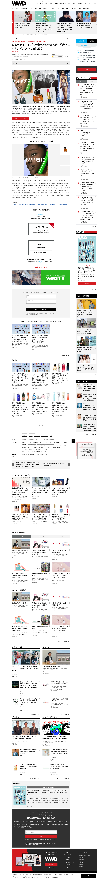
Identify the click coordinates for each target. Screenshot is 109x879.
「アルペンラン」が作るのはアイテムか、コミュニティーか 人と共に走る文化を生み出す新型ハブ (85, 331)
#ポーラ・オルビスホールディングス (31, 451)
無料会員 (81, 41)
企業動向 (14, 54)
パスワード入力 (30, 300)
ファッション (15, 8)
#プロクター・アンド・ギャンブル (45, 444)
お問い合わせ (82, 862)
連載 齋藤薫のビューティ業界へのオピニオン (40, 557)
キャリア (66, 867)
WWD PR (90, 375)
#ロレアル (43, 451)
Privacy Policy (51, 313)
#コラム (31, 436)
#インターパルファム (50, 442)
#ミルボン (35, 442)
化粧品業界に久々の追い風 (19, 550)
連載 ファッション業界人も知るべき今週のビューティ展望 (20, 554)
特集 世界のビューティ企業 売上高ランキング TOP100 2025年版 (20, 498)
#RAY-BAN (14, 678)
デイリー (81, 81)
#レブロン (24, 449)
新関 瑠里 (44, 671)
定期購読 (80, 3)
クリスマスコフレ (84, 111)
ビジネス (31, 8)
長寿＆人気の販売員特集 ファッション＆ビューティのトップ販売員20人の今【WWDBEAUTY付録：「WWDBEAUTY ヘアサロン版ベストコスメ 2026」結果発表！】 (47, 792)
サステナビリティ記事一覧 (62, 778)
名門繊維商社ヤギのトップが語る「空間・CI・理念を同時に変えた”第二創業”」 (85, 349)
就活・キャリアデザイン (42, 8)
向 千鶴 (44, 744)
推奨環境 (81, 857)
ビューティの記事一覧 (63, 641)
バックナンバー (71, 3)
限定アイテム (25, 707)
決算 (35, 54)
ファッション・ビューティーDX (20, 741)
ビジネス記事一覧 (34, 778)
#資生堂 (24, 447)
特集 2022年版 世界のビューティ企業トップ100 (48, 54)
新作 (33, 496)
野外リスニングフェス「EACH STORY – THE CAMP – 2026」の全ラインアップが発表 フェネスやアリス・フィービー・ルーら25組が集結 (29, 685)
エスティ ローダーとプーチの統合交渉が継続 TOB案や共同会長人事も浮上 (20, 517)
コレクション (73, 8)
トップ (66, 852)
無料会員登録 (63, 111)
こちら (40, 262)
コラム (18, 54)
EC (12, 741)
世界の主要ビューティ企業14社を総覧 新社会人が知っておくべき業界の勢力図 (60, 517)
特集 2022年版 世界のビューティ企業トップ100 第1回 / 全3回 (29, 41)
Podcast (52, 741)
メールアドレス (30, 295)
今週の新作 (37, 496)
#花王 (64, 446)
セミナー (87, 3)
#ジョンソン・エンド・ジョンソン (30, 446)
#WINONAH (31, 439)
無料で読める (15, 51)
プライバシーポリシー (41, 839)
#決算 (51, 436)
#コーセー (30, 447)
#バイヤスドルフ (32, 444)
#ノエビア (66, 442)
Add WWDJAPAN (58, 56)
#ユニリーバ (59, 442)
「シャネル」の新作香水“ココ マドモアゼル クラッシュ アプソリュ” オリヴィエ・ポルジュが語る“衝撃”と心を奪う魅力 (87, 215)
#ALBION (51, 439)
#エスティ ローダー (27, 442)
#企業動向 (24, 436)
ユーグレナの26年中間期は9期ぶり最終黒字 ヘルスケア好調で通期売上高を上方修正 (28, 766)
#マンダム (51, 449)
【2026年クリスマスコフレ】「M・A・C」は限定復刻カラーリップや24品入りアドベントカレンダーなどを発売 (87, 201)
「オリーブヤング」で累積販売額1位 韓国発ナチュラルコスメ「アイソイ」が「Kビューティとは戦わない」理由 (87, 186)
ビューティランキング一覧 (89, 226)
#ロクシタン (53, 446)
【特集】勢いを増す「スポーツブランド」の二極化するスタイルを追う (22, 25)
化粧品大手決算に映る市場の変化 (40, 574)
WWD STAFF (14, 674)
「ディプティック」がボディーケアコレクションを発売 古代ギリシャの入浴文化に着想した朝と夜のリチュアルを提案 (87, 146)
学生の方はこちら (41, 267)
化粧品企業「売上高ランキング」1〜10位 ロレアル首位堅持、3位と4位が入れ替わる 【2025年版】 (20, 491)
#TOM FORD (39, 439)
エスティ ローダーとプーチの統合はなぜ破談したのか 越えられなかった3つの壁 (60, 490)
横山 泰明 (14, 743)
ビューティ (24, 8)
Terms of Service (31, 314)
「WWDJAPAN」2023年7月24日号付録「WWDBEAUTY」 (35, 111)
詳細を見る (86, 283)
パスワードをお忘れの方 (41, 306)
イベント (22, 691)
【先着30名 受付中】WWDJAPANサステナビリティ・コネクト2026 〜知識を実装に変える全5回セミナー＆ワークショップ (44, 27)
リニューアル (39, 521)
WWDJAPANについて (83, 852)
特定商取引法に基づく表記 (84, 855)
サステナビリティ (55, 8)
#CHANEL (45, 439)
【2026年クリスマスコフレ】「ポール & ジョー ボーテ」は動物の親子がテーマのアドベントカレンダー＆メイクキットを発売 (87, 105)
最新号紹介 (86, 8)
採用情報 (81, 864)
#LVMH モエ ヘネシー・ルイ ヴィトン (43, 447)
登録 (87, 69)
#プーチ (24, 444)
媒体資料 (81, 866)
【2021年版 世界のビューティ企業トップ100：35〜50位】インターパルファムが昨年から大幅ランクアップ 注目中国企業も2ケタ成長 (40, 407)
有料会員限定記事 (59, 3)
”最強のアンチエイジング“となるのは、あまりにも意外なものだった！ (20, 575)
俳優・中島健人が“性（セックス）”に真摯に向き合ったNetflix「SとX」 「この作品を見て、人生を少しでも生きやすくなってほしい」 (65, 27)
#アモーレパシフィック (41, 449)
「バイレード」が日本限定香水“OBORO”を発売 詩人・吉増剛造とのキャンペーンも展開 (40, 491)
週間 (92, 81)
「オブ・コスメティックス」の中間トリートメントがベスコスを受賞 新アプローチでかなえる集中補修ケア (89, 407)
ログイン (95, 3)
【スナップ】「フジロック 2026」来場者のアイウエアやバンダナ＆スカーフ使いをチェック (25, 668)
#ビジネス (24, 433)
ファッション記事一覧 (33, 714)
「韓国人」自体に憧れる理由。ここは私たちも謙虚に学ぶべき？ (40, 552)
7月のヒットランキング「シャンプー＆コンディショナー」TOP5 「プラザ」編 (60, 575)
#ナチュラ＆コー (44, 446)
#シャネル (59, 446)
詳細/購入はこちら (31, 806)
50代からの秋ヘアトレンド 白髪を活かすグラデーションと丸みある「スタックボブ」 (85, 25)
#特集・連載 (37, 436)
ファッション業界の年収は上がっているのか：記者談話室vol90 (54, 464)
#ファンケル (66, 447)
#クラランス (32, 449)
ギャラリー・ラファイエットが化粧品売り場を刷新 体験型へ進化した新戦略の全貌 (40, 517)
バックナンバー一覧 (91, 289)
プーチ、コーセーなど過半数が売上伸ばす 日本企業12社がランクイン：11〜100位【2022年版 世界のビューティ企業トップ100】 (40, 339)
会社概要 (81, 861)
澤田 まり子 (25, 59)
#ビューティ (32, 433)
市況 (55, 521)
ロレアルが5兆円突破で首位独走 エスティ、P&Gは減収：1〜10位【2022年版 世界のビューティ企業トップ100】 (20, 378)
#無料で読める (44, 436)
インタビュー (53, 757)
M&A (57, 494)
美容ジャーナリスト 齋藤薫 (56, 689)
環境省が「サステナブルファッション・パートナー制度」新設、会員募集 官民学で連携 (59, 766)
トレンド (82, 138)
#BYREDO (24, 439)
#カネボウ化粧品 (57, 447)
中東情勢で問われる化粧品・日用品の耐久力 (60, 551)
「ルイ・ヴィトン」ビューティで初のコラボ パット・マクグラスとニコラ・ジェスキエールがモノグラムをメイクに (87, 119)
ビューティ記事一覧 (64, 714)
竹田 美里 (16, 59)
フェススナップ (15, 673)
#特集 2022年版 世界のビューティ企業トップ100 (34, 454)
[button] (96, 8)
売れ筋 (53, 580)
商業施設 (45, 521)
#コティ (41, 442)
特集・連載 (65, 8)
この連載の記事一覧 (64, 355)
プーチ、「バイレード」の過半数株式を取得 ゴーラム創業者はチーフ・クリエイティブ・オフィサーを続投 (40, 204)
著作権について (82, 859)
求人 (80, 8)
